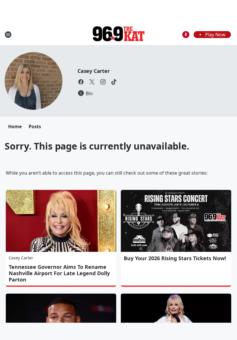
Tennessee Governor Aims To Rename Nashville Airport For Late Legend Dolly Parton (59, 273)
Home (15, 126)
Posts (35, 126)
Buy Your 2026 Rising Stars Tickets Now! (175, 258)
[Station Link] (118, 34)
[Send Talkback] (185, 34)
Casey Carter (93, 70)
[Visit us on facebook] (80, 81)
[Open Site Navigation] (8, 34)
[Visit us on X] (91, 81)
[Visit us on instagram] (102, 81)
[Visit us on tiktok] (113, 81)
